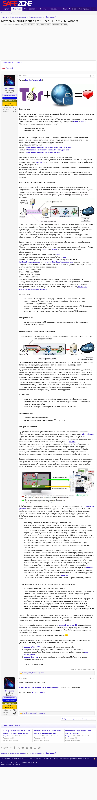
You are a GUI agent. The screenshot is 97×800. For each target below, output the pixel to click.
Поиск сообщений (24, 13)
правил (39, 162)
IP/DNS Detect (38, 692)
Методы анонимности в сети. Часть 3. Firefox (79, 732)
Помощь (88, 758)
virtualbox (31, 24)
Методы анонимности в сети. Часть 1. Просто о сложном (16, 732)
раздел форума (31, 657)
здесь (75, 121)
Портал (6, 9)
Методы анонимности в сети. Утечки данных (47, 150)
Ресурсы (53, 9)
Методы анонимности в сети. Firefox (43, 152)
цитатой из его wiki (68, 625)
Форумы (17, 9)
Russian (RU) (18, 758)
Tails (83, 434)
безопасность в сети (60, 24)
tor (25, 24)
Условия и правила (51, 758)
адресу (66, 257)
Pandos (28, 80)
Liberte (90, 434)
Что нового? (29, 9)
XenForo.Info (16, 765)
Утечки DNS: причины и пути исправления (39, 687)
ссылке (89, 567)
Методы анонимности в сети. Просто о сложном (48, 147)
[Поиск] (93, 9)
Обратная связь (36, 758)
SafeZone (6, 758)
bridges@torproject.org (29, 262)
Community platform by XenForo (20, 763)
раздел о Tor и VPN (32, 647)
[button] (36, 9)
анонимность (46, 24)
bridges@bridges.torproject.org (59, 262)
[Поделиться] (90, 76)
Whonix (72, 441)
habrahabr (37, 80)
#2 (94, 678)
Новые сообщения (8, 13)
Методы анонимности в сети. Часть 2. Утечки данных (48, 732)
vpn (38, 24)
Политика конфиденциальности (72, 758)
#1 (94, 76)
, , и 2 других (33, 673)
